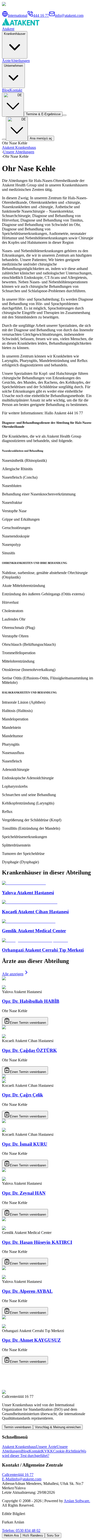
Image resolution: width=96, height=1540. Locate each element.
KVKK (47, 1451)
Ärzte (6, 61)
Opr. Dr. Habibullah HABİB (30, 1001)
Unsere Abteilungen (18, 152)
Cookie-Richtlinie (67, 1451)
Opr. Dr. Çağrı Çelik (22, 1094)
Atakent (8, 29)
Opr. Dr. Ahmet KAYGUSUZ (31, 1340)
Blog (6, 90)
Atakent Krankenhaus (19, 147)
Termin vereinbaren (17, 1427)
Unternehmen (13, 65)
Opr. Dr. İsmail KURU (24, 1144)
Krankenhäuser (14, 34)
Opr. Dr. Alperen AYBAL (27, 1291)
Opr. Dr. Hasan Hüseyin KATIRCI (37, 1242)
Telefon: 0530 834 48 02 (21, 1530)
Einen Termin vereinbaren (28, 1023)
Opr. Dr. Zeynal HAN (24, 1193)
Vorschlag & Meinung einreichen (58, 1427)
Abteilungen (20, 61)
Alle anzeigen (12, 974)
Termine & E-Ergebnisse (43, 114)
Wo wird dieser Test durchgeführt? (44, 1453)
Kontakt (16, 90)
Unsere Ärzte (46, 1447)
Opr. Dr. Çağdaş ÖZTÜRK (29, 1050)
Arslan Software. (77, 1501)
